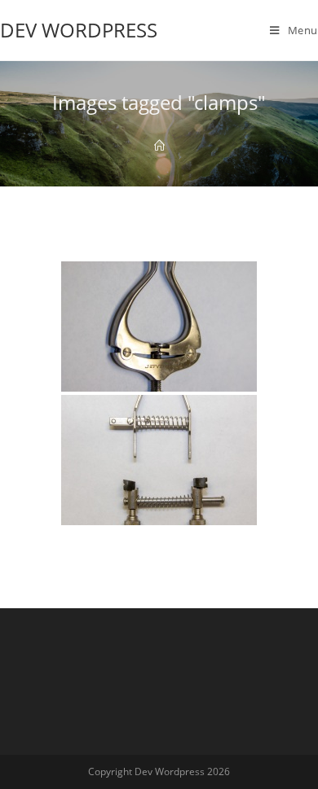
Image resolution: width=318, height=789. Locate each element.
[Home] (159, 145)
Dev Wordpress (78, 29)
